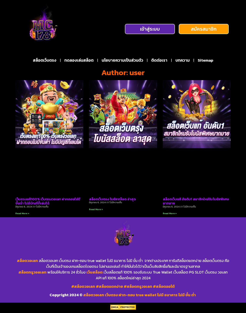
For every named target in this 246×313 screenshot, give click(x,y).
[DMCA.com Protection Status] (123, 309)
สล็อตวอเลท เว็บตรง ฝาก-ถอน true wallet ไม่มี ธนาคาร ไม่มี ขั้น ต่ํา (140, 295)
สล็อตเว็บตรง (44, 60)
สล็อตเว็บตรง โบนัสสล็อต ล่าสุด (112, 199)
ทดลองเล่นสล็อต (79, 60)
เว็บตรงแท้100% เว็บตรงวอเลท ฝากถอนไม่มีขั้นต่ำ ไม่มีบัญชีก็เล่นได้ (47, 201)
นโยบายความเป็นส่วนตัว (122, 60)
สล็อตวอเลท (27, 260)
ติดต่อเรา (159, 60)
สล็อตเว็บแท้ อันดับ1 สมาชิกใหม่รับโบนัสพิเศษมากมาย (196, 201)
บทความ (182, 60)
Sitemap (205, 60)
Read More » (22, 213)
